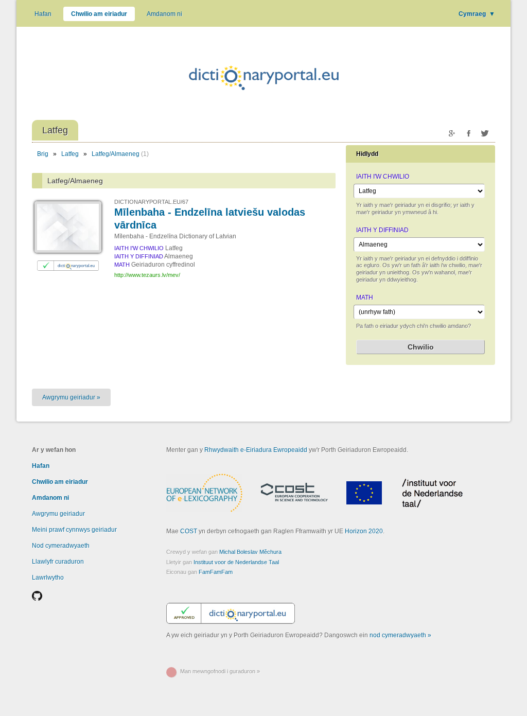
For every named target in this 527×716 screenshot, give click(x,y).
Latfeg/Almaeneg (115, 154)
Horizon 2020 (364, 531)
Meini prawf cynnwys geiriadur (74, 529)
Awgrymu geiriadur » (71, 397)
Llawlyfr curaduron (58, 561)
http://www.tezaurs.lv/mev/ (147, 275)
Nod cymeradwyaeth (61, 545)
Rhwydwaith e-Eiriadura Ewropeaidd (255, 449)
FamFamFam (216, 572)
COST (188, 531)
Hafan (42, 14)
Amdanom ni (164, 14)
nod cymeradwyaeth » (400, 635)
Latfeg (70, 154)
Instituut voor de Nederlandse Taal (236, 562)
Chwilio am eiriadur (99, 14)
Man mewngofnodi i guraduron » (220, 671)
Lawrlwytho (48, 577)
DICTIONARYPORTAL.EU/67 (151, 202)
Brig (42, 154)
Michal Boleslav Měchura (250, 552)
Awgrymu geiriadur (58, 513)
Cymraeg (477, 14)
